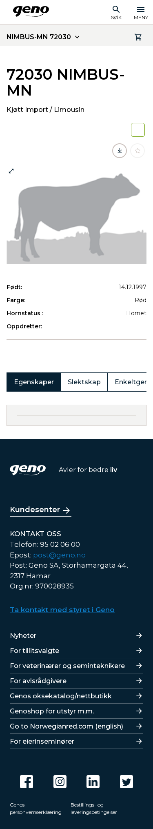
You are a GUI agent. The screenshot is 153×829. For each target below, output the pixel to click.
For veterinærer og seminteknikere (67, 666)
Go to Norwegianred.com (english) (66, 726)
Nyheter (23, 636)
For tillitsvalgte (34, 651)
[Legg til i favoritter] (137, 150)
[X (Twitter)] (126, 781)
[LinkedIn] (93, 781)
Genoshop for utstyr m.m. (52, 711)
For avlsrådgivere (38, 681)
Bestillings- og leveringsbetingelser (94, 808)
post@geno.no (59, 555)
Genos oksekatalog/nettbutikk (61, 696)
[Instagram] (60, 781)
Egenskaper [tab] (34, 382)
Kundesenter (35, 509)
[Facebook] (26, 781)
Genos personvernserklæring (36, 808)
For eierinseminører (42, 741)
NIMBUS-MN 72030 (39, 37)
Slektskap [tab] (84, 382)
